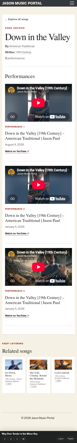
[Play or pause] (11, 439)
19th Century (23, 52)
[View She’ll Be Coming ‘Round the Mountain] (38, 365)
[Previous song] (5, 439)
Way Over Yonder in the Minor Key (19, 433)
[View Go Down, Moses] (13, 365)
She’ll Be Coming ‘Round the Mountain (38, 375)
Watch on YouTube (17, 151)
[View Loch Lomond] (63, 365)
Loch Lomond (62, 372)
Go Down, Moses (10, 374)
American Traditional (21, 46)
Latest (60, 438)
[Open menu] (72, 3)
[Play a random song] (23, 439)
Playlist (70, 438)
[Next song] (17, 439)
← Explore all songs (16, 19)
